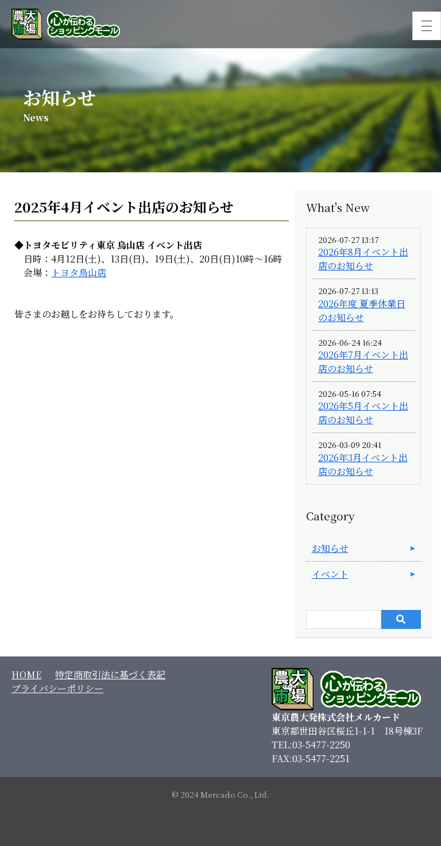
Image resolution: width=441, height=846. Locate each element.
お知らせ (330, 548)
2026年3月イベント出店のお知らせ (363, 464)
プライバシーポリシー (57, 688)
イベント (330, 574)
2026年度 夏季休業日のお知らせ (361, 310)
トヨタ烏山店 (78, 272)
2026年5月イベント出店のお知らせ (363, 412)
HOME (26, 674)
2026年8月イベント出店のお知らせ (363, 258)
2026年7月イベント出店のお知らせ (363, 361)
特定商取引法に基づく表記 (110, 674)
